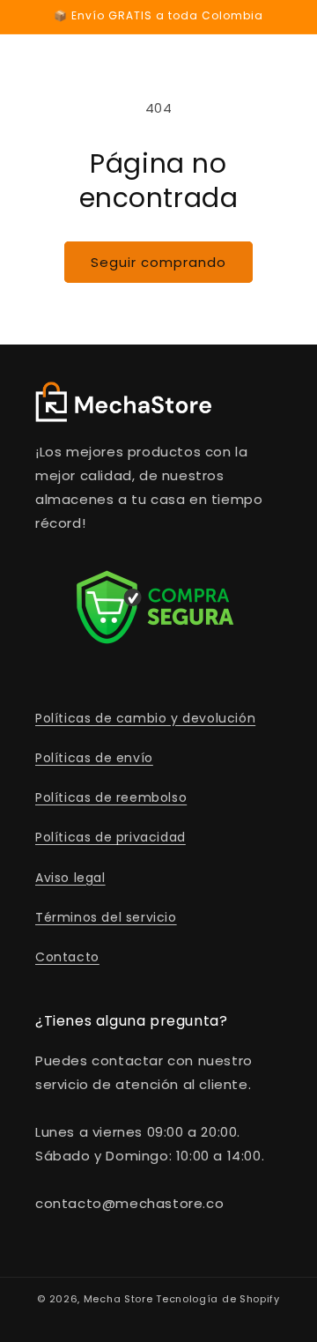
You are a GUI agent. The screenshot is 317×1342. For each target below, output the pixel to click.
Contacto (67, 957)
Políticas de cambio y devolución (145, 718)
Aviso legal (70, 877)
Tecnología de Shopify (218, 1299)
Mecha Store (118, 1299)
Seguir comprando (158, 262)
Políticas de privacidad (110, 837)
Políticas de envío (94, 758)
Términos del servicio (106, 917)
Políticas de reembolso (111, 797)
